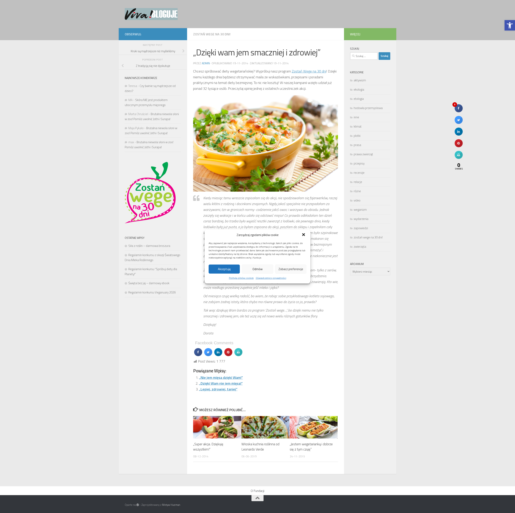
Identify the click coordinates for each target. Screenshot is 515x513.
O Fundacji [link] (257, 490)
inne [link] (356, 117)
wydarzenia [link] (361, 219)
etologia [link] (359, 98)
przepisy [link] (359, 163)
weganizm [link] (360, 209)
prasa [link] (357, 145)
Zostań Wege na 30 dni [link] (309, 71)
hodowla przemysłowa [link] (368, 108)
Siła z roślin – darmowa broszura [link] (149, 245)
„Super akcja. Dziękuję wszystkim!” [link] (208, 446)
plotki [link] (357, 135)
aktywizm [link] (360, 80)
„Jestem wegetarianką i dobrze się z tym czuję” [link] (311, 446)
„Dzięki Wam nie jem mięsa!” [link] (221, 383)
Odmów (257, 269)
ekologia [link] (359, 89)
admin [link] (206, 63)
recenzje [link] (359, 172)
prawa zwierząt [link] (363, 154)
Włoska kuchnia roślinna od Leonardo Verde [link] (260, 446)
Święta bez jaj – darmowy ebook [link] (148, 283)
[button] (304, 235)
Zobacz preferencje (290, 269)
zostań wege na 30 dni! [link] (212, 34)
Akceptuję (224, 269)
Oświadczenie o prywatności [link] (271, 278)
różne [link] (357, 191)
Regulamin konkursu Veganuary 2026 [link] (152, 292)
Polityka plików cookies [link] (241, 278)
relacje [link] (358, 182)
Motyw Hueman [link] (171, 505)
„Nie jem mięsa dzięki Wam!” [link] (221, 377)
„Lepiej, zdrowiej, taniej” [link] (218, 389)
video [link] (357, 200)
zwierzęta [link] (360, 246)
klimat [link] (358, 126)
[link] (510, 25)
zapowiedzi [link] (361, 228)
